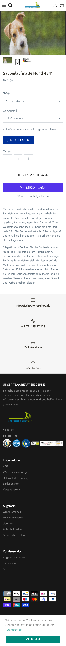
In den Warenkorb (33, 175)
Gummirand (10, 111)
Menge (7, 151)
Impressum (9, 563)
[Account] (54, 5)
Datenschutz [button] (14, 629)
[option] (33, 33)
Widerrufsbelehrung (15, 472)
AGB (5, 466)
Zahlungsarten (11, 484)
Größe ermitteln (12, 512)
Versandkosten (11, 490)
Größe (6, 93)
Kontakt (7, 569)
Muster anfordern (13, 518)
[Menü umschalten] (4, 5)
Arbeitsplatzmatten (14, 535)
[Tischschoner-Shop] (33, 5)
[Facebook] (4, 436)
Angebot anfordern (14, 557)
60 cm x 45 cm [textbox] (15, 101)
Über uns (8, 523)
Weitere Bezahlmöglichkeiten (33, 196)
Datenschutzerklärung (15, 478)
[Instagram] (15, 436)
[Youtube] (9, 436)
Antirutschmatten (13, 529)
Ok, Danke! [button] (33, 639)
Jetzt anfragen (18, 140)
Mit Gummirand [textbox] (15, 118)
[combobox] (33, 101)
